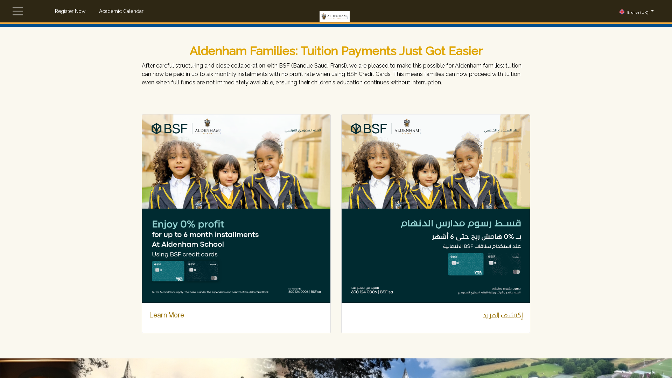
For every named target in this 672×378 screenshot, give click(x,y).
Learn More (166, 315)
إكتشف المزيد (503, 315)
